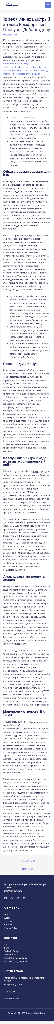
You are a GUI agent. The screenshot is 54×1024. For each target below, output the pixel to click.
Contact (8, 924)
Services (8, 921)
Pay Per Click (10, 954)
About (7, 917)
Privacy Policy (10, 927)
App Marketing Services (15, 961)
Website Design (11, 951)
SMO (6, 947)
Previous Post (27, 860)
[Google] (11, 898)
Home (7, 914)
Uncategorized (10, 34)
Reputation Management (16, 957)
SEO (6, 944)
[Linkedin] (23, 898)
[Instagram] (17, 898)
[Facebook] (5, 898)
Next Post (27, 868)
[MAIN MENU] (48, 5)
